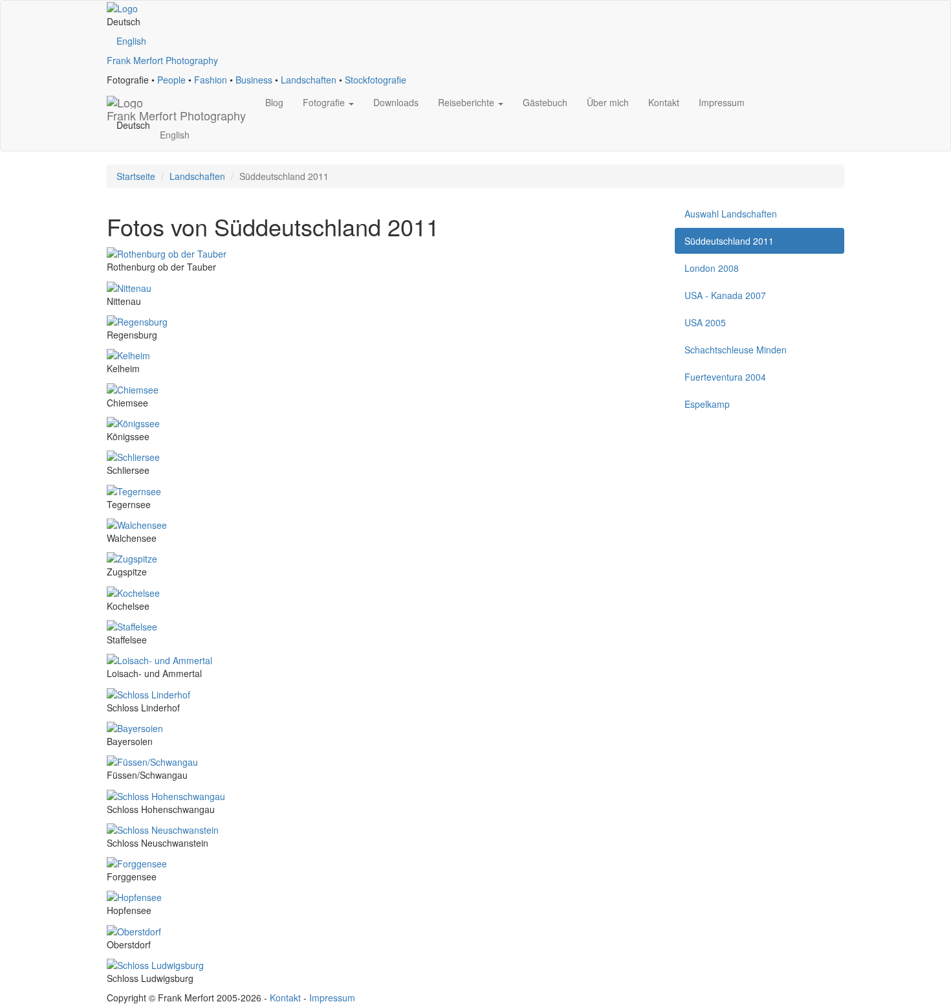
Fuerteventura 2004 (725, 376)
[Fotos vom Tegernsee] (134, 489)
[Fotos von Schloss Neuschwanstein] (163, 828)
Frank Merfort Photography (162, 60)
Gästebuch (545, 102)
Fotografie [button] (325, 102)
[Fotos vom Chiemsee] (132, 387)
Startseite (135, 176)
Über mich (608, 102)
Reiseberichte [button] (467, 102)
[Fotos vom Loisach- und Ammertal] (159, 659)
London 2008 (711, 268)
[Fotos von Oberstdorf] (134, 929)
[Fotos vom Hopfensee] (134, 895)
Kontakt (663, 102)
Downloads (396, 102)
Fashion (210, 79)
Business (253, 79)
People (171, 79)
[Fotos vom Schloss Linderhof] (148, 692)
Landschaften (308, 79)
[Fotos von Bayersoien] (135, 726)
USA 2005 (705, 322)
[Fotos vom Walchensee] (137, 523)
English (131, 40)
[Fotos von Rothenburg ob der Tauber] (166, 252)
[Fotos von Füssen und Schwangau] (152, 760)
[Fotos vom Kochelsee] (133, 591)
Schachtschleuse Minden (735, 349)
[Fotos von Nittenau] (129, 286)
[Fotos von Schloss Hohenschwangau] (166, 794)
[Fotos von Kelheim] (128, 354)
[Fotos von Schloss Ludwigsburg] (155, 963)
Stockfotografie (375, 79)
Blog (274, 102)
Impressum (722, 102)
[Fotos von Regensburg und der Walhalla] (137, 320)
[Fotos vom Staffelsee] (132, 625)
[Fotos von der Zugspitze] (132, 557)
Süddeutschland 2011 (729, 240)
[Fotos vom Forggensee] (137, 862)
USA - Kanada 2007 (725, 295)
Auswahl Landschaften (730, 213)
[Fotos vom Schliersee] (133, 455)
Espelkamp (707, 403)
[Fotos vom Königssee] (133, 422)
